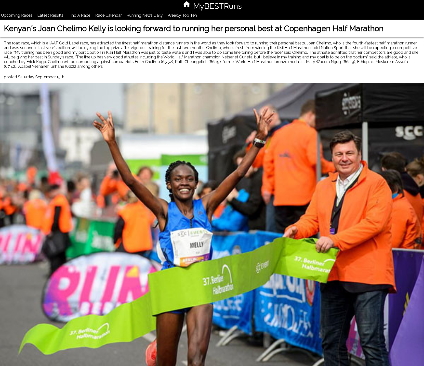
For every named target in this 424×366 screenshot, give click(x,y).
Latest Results (50, 15)
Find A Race (79, 15)
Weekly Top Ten (182, 15)
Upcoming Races (16, 15)
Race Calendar (108, 15)
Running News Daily (145, 15)
